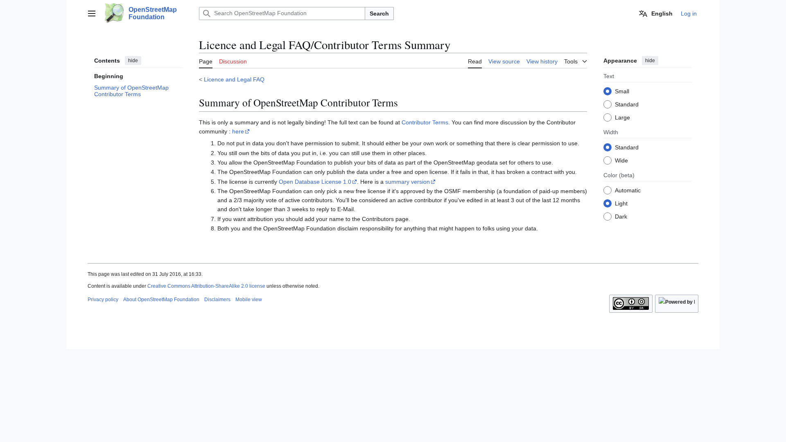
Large (622, 117)
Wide (621, 160)
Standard (627, 104)
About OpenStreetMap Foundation (161, 299)
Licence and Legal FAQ (234, 79)
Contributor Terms (425, 122)
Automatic (628, 190)
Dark (621, 216)
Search (379, 13)
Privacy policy (103, 299)
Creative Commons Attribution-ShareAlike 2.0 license (206, 286)
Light (621, 203)
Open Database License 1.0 (315, 181)
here (238, 131)
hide (133, 60)
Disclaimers (217, 299)
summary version (407, 181)
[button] (91, 13)
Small (622, 91)
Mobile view (248, 299)
